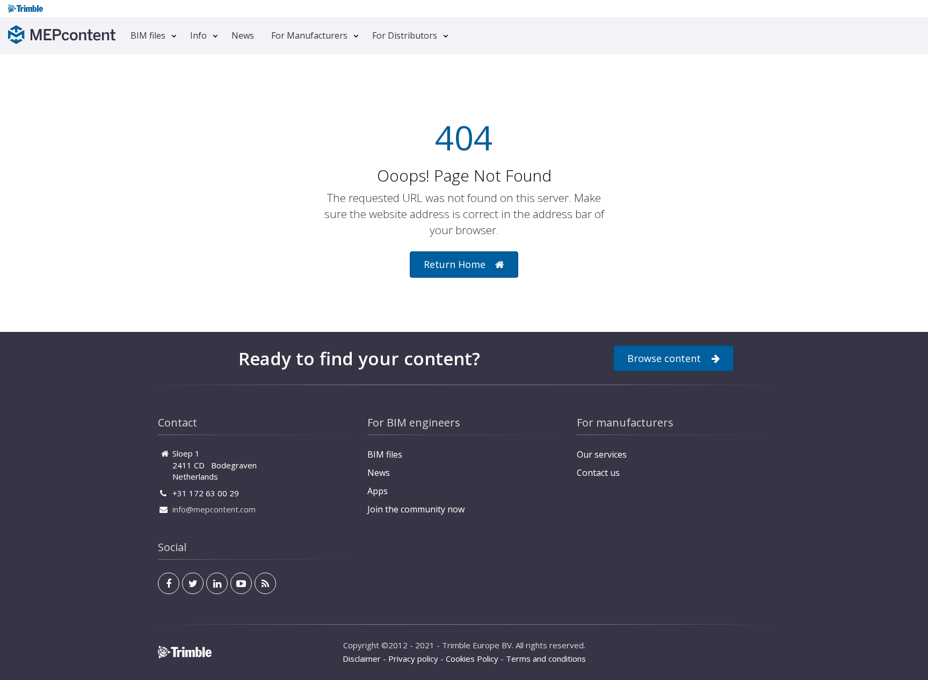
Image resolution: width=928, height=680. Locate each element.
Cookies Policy (472, 658)
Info (198, 35)
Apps (377, 491)
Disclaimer (362, 658)
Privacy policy (413, 658)
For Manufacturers (309, 35)
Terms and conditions (546, 658)
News (242, 35)
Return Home (454, 264)
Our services (602, 454)
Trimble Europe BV (477, 645)
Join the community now (416, 509)
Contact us (598, 473)
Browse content (664, 358)
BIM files (147, 35)
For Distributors (404, 35)
